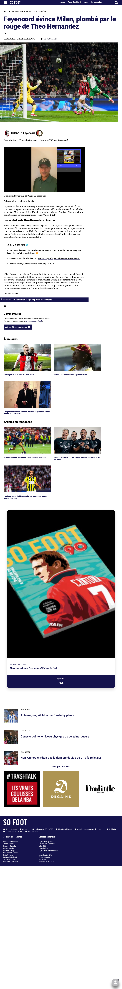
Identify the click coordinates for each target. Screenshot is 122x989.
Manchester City (45, 855)
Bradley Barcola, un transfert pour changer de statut (26, 428)
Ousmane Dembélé (10, 853)
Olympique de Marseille (48, 850)
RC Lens (42, 853)
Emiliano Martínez (10, 862)
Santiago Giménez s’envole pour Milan (20, 345)
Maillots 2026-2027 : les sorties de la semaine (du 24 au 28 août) (76, 429)
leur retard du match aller (71, 209)
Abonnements (11, 829)
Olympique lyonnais (46, 842)
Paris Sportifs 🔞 (75, 2)
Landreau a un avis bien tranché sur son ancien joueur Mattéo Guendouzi (26, 468)
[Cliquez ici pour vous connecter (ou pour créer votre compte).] (115, 982)
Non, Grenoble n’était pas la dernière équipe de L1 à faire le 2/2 (29, 750)
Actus (63, 2)
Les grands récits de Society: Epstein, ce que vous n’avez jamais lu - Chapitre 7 (27, 383)
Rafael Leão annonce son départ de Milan (71, 345)
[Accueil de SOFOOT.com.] (34, 2)
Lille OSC (42, 846)
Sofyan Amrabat (9, 859)
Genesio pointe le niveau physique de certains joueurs (26, 728)
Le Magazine (96, 2)
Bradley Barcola (9, 846)
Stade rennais (44, 857)
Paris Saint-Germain (47, 844)
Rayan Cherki (8, 848)
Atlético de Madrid (46, 862)
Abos (86, 2)
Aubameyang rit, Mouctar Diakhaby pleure (21, 707)
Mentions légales (65, 829)
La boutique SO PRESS (44, 829)
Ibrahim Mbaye (9, 850)
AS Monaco (43, 859)
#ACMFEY (42, 258)
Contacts (26, 829)
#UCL (50, 258)
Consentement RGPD (14, 831)
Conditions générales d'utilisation (90, 829)
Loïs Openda (8, 855)
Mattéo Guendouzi (10, 842)
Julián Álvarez (8, 844)
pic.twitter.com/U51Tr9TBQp (67, 258)
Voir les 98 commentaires (16, 327)
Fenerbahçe (43, 848)
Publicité (112, 829)
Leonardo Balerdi (10, 857)
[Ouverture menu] (5, 2)
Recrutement (33, 831)
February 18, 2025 (46, 263)
